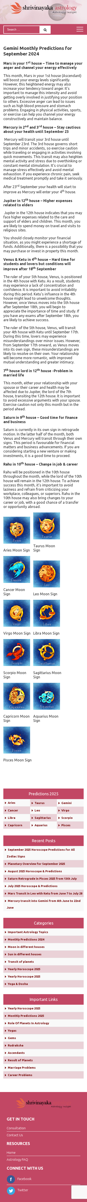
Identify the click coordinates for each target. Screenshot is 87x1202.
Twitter (22, 1190)
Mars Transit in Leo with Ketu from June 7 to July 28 (45, 893)
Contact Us (15, 1135)
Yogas (12, 1030)
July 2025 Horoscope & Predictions (33, 886)
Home (11, 1152)
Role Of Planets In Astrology (28, 1023)
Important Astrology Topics (28, 932)
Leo (37, 810)
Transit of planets (21, 961)
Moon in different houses (26, 946)
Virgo (65, 810)
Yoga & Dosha (18, 983)
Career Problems (20, 1075)
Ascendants (16, 1052)
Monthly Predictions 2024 (26, 939)
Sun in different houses (24, 954)
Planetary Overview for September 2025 (36, 863)
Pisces (65, 825)
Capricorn (15, 825)
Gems (12, 1037)
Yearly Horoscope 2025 (24, 969)
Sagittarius (43, 817)
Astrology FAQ (17, 1159)
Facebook (24, 1179)
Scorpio (67, 817)
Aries (11, 802)
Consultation (16, 1128)
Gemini (66, 802)
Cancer (13, 810)
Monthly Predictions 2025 (26, 1015)
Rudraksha (15, 1045)
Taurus (40, 802)
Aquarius (41, 825)
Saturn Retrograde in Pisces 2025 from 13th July (42, 878)
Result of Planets (20, 1060)
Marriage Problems (22, 1067)
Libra (11, 817)
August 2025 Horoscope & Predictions (35, 871)
